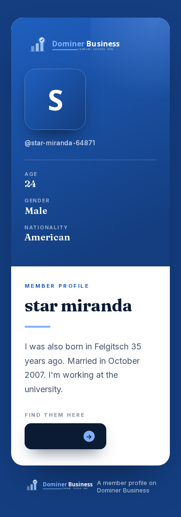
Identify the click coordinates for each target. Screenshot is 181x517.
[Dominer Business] (90, 45)
